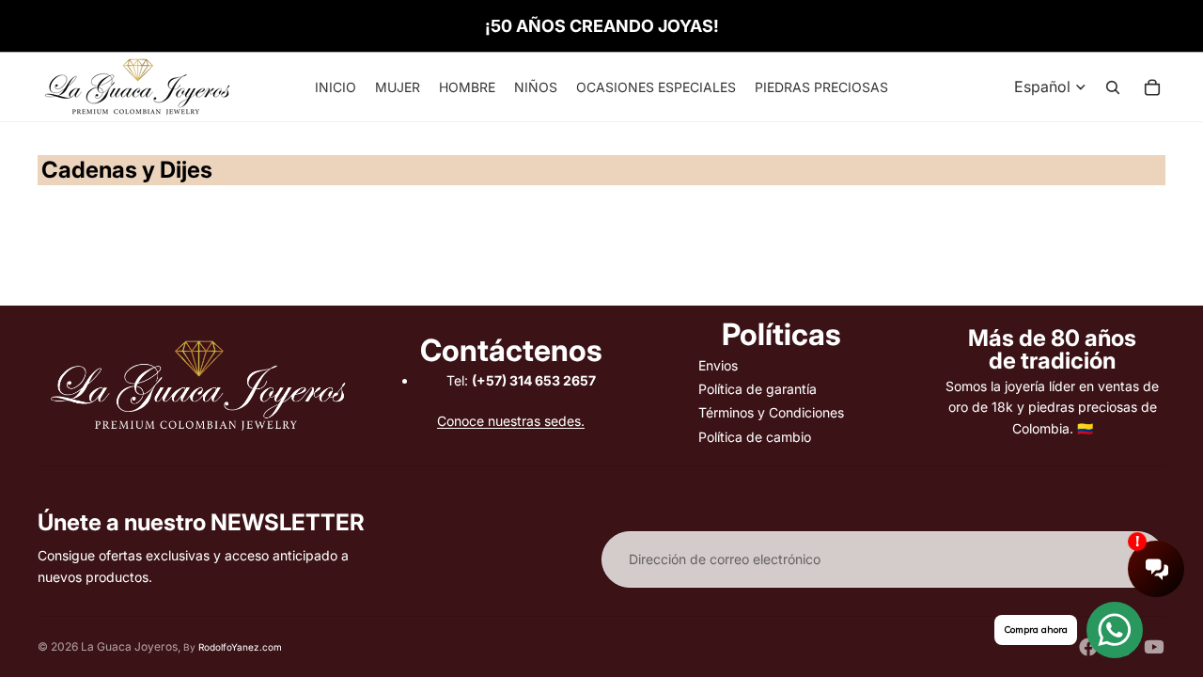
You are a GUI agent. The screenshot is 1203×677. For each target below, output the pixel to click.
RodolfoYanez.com (240, 647)
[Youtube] (1154, 647)
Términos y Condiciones (771, 412)
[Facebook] (1088, 647)
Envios (718, 365)
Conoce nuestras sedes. (511, 421)
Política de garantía (757, 389)
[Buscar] (1112, 87)
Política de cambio (754, 437)
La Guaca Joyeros (129, 646)
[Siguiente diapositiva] (1142, 211)
